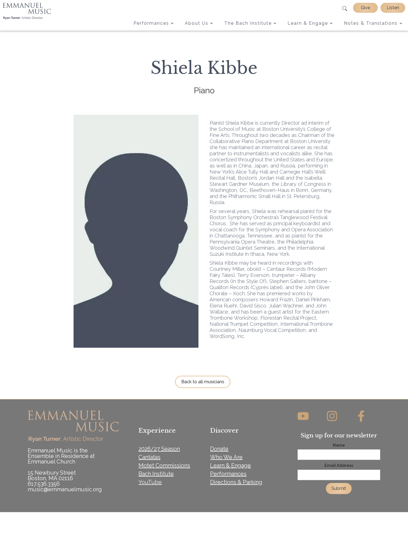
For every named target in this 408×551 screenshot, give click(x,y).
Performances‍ (228, 473)
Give (365, 7)
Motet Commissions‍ (164, 465)
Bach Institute (156, 473)
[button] (153, 23)
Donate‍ (219, 448)
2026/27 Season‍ (159, 448)
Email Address (338, 465)
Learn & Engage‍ (230, 465)
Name (339, 445)
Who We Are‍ (226, 457)
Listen (393, 7)
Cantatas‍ (149, 457)
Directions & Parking (236, 482)
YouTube (150, 482)
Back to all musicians (202, 381)
